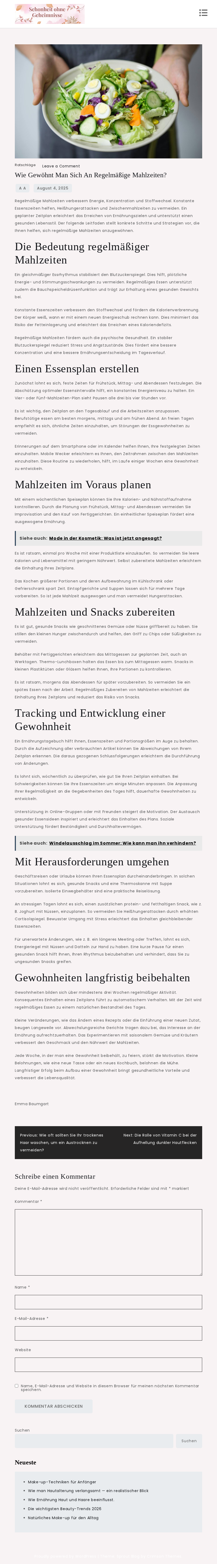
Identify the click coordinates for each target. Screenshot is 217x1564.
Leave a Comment (61, 166)
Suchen (22, 1430)
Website (23, 1350)
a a (22, 188)
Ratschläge (25, 164)
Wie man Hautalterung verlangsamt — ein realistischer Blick (88, 1490)
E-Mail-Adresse (31, 1318)
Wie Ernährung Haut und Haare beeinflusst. (71, 1499)
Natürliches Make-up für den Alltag (63, 1517)
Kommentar (28, 1201)
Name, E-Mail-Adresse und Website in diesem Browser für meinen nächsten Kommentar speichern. (110, 1388)
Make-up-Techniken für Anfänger (62, 1482)
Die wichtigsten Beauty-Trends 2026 (65, 1508)
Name (22, 1287)
